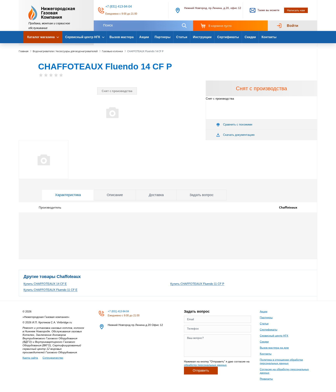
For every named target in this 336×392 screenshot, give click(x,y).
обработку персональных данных (205, 365)
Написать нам (296, 10)
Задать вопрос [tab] (202, 195)
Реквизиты (266, 378)
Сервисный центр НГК (274, 335)
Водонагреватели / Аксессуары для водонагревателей (65, 51)
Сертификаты (228, 37)
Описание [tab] (115, 195)
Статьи (181, 37)
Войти (292, 26)
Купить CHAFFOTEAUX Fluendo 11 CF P (197, 283)
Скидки (250, 37)
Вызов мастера (121, 37)
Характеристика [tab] (68, 195)
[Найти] (184, 25)
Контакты (269, 37)
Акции (144, 37)
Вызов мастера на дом (274, 347)
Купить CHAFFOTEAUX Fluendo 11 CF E (50, 289)
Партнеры (163, 37)
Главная (23, 51)
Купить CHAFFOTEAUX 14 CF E (45, 283)
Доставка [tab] (156, 195)
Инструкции (202, 37)
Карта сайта (30, 357)
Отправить (201, 370)
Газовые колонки (112, 51)
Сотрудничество (53, 357)
